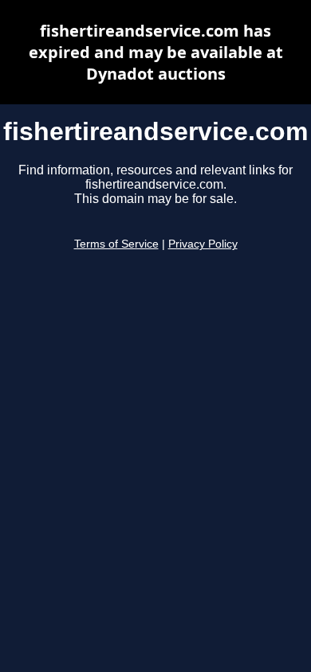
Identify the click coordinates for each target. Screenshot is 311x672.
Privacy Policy (203, 244)
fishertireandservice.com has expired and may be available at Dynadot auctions (156, 52)
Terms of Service (116, 244)
